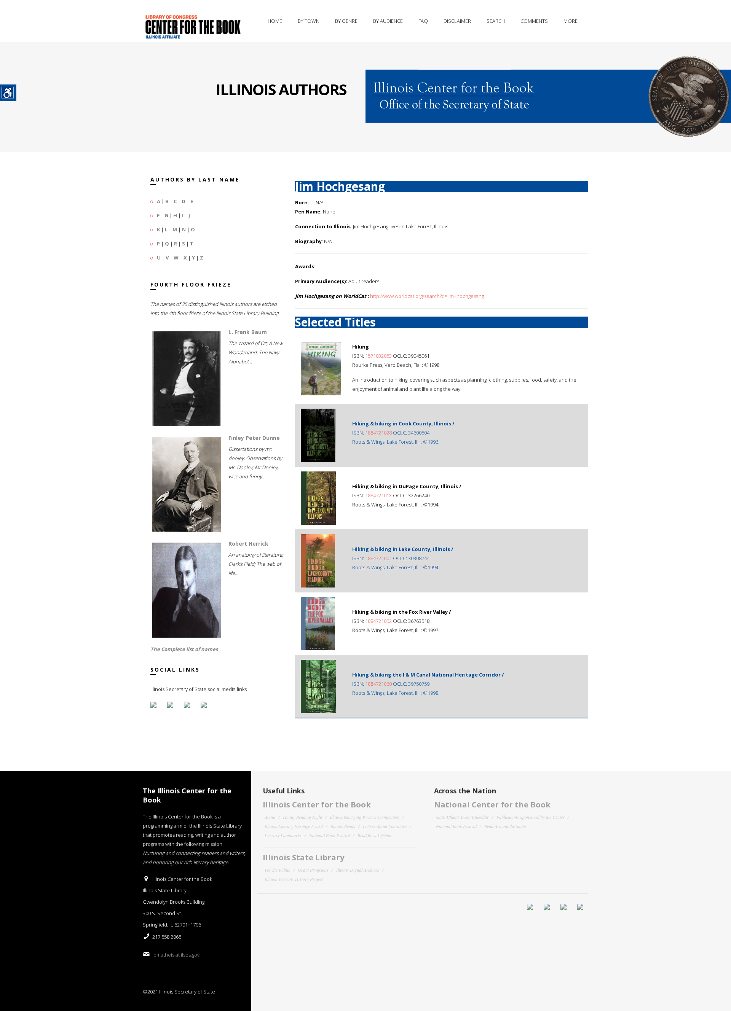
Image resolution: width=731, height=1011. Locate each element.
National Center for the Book (492, 804)
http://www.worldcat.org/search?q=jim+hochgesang (427, 296)
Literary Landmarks (283, 835)
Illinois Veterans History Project (294, 879)
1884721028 (378, 432)
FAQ (423, 21)
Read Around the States (505, 826)
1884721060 (378, 683)
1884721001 (378, 558)
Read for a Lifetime (375, 835)
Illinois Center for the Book (317, 804)
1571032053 (378, 355)
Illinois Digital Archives (357, 870)
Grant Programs (313, 870)
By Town (308, 21)
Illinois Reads (342, 826)
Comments (534, 21)
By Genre (346, 21)
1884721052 (378, 621)
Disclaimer (457, 21)
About (270, 817)
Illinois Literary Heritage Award (294, 826)
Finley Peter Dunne (254, 437)
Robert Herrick (248, 543)
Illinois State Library (303, 857)
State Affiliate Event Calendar (462, 817)
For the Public (277, 870)
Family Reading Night (302, 817)
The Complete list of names (184, 649)
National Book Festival (329, 835)
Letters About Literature (385, 826)
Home (275, 21)
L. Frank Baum (247, 332)
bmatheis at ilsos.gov (176, 954)
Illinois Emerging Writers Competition (364, 817)
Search (496, 21)
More (570, 21)
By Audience (388, 21)
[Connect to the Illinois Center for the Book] (548, 89)
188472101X (378, 495)
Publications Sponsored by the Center (530, 817)
